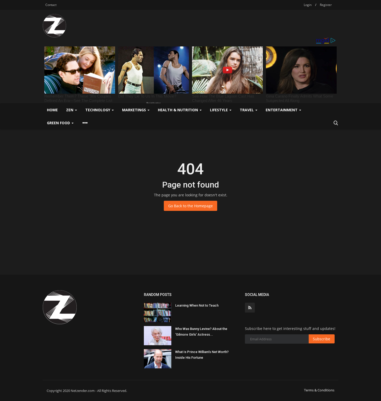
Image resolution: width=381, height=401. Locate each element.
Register (326, 5)
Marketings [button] (134, 109)
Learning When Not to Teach (196, 305)
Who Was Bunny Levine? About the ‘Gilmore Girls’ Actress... (201, 331)
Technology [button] (98, 109)
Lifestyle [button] (219, 109)
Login (308, 5)
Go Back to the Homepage (190, 205)
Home (52, 109)
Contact (51, 5)
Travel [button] (247, 109)
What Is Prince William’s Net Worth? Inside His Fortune (202, 354)
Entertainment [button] (282, 109)
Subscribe (321, 338)
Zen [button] (70, 109)
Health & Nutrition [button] (178, 109)
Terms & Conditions (319, 390)
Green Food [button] (59, 122)
